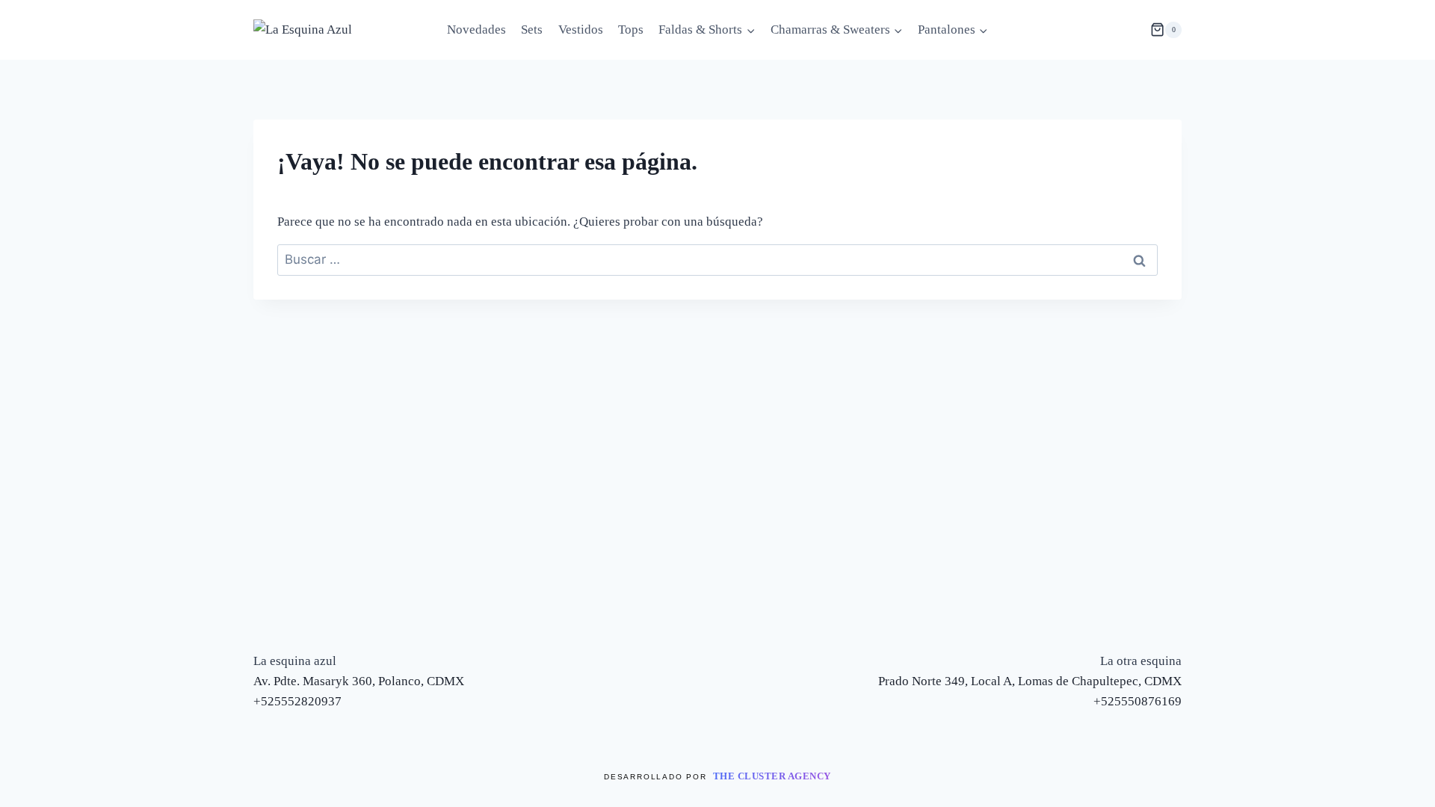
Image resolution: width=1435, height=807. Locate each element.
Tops (631, 29)
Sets (532, 29)
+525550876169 (1137, 701)
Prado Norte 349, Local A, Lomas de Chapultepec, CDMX (1030, 681)
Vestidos (580, 29)
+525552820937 (297, 701)
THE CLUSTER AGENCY (772, 776)
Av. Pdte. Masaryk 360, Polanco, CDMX (358, 681)
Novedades (476, 29)
